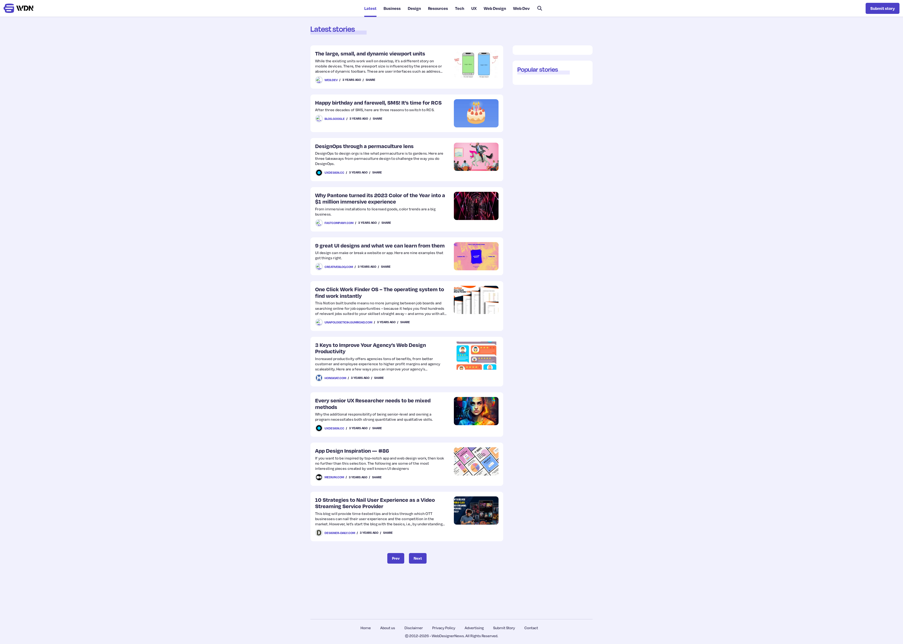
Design (414, 8)
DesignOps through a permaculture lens (364, 145)
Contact (531, 627)
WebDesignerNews (448, 635)
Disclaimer (413, 627)
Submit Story (504, 627)
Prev (396, 558)
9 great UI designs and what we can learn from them (380, 245)
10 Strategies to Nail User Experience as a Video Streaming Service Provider (375, 503)
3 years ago (351, 79)
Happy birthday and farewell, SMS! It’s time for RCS (378, 102)
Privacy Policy (443, 627)
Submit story (882, 8)
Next (418, 558)
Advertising (474, 627)
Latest (370, 8)
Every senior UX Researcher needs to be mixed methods (373, 403)
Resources (438, 8)
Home (365, 627)
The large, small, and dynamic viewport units (370, 53)
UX (474, 8)
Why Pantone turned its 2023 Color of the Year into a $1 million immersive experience (380, 198)
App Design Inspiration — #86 (352, 450)
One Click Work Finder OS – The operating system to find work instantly (379, 292)
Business (392, 8)
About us (387, 627)
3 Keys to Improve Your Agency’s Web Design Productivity (370, 348)
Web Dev (521, 8)
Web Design (495, 8)
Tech (459, 8)
